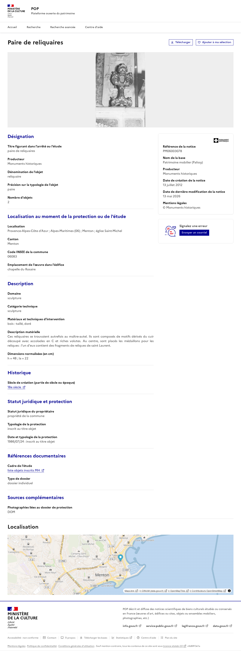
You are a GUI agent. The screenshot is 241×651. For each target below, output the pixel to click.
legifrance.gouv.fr (193, 626)
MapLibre (129, 590)
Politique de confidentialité (42, 646)
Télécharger (183, 42)
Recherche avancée (62, 27)
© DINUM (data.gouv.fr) (152, 590)
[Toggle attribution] (229, 590)
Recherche (33, 27)
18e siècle (14, 387)
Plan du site (171, 638)
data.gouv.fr (221, 626)
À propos (70, 638)
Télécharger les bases (95, 638)
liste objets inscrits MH (24, 470)
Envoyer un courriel (194, 233)
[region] (120, 565)
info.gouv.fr (130, 626)
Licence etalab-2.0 (173, 646)
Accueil (12, 27)
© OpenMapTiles (176, 590)
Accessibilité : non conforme (23, 638)
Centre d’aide (148, 638)
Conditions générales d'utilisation (76, 646)
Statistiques (122, 638)
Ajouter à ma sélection (216, 42)
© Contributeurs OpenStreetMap (206, 590)
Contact (51, 638)
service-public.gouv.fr (160, 626)
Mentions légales (16, 646)
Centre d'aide (94, 27)
